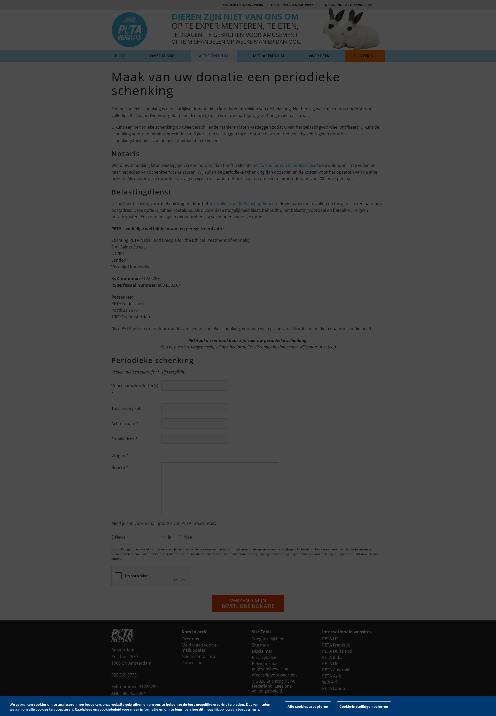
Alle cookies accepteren (308, 706)
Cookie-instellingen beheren (363, 706)
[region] (248, 706)
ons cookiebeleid (107, 709)
